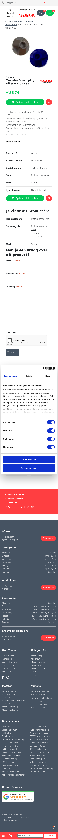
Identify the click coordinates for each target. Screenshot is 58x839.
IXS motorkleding (9, 759)
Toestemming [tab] (10, 376)
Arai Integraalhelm (38, 772)
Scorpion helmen (9, 730)
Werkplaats (7, 659)
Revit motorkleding (10, 746)
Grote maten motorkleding (41, 768)
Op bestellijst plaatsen (27, 102)
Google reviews (10, 820)
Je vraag (14, 286)
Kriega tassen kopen (11, 765)
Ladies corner (8, 656)
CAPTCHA (11, 332)
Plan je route (48, 538)
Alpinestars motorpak (39, 730)
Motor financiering (10, 707)
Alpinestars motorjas (39, 733)
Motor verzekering (10, 710)
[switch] (51, 430)
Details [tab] (29, 376)
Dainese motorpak (38, 727)
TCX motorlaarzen (38, 749)
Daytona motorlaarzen (39, 752)
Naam (12, 260)
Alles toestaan (29, 459)
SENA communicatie (39, 743)
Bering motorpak (37, 759)
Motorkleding (36, 656)
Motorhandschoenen (40, 662)
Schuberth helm (9, 736)
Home (8, 21)
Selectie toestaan (29, 468)
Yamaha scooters (38, 707)
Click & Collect (8, 668)
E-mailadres (16, 273)
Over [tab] (47, 376)
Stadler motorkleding (39, 756)
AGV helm (6, 727)
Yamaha (18, 21)
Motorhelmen (37, 659)
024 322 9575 (12, 3)
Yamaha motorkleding (40, 704)
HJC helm (6, 733)
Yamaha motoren (9, 691)
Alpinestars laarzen (10, 772)
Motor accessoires (40, 219)
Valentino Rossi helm (39, 762)
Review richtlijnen (9, 817)
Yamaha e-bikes (38, 695)
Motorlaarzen (36, 665)
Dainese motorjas (37, 746)
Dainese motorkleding (11, 743)
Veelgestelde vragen (11, 662)
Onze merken (8, 665)
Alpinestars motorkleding (13, 739)
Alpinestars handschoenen (13, 775)
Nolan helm (7, 768)
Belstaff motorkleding (11, 752)
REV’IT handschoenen (39, 739)
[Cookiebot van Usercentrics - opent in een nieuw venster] (43, 368)
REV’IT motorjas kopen (40, 736)
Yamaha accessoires (40, 691)
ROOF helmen (8, 762)
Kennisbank (7, 672)
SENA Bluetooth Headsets (13, 756)
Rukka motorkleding (10, 749)
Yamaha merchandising (41, 698)
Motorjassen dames (38, 765)
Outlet (33, 672)
